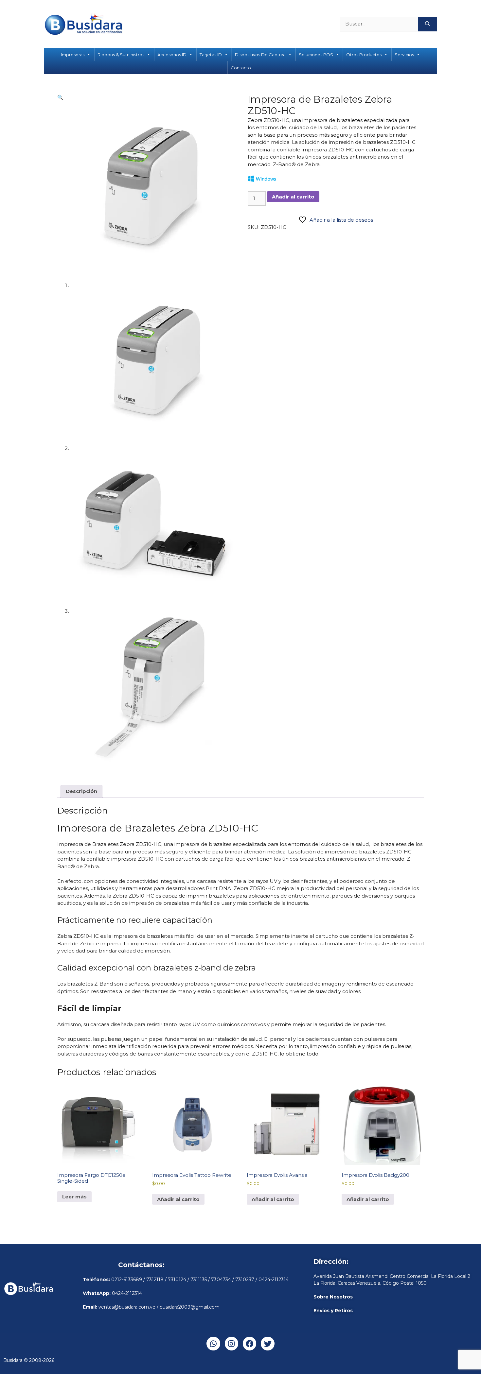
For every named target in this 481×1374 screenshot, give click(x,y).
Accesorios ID (172, 54)
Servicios (404, 54)
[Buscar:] (379, 24)
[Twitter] (267, 1343)
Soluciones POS (316, 54)
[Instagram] (231, 1343)
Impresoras (72, 54)
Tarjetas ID (211, 54)
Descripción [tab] (81, 791)
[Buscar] (427, 24)
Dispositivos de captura (260, 54)
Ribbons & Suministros (121, 54)
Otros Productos (364, 54)
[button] (60, 97)
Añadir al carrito (293, 197)
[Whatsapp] (213, 1343)
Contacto (241, 67)
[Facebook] (249, 1343)
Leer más (74, 1197)
